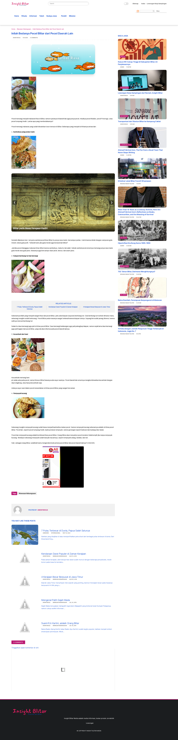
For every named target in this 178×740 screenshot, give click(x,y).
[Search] (86, 4)
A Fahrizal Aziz (126, 144)
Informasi (33, 16)
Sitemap (135, 3)
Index (143, 3)
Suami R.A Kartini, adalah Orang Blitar (60, 623)
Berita (123, 56)
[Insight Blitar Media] (20, 4)
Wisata (24, 16)
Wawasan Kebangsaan (24, 29)
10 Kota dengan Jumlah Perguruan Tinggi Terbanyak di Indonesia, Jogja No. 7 (141, 330)
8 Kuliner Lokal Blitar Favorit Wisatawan (134, 181)
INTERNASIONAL (55, 533)
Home (16, 16)
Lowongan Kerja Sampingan (157, 3)
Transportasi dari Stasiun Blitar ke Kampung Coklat (139, 121)
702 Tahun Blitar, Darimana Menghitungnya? (136, 272)
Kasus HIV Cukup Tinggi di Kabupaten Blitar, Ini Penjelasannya (138, 63)
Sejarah (123, 237)
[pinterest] (146, 8)
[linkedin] (30, 499)
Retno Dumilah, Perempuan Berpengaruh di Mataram (140, 300)
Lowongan (90, 723)
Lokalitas (124, 175)
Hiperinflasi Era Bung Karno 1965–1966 (134, 243)
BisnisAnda (124, 87)
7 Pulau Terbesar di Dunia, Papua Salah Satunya (29, 308)
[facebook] (136, 8)
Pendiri (64, 16)
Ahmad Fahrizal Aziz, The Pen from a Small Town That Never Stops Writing (140, 151)
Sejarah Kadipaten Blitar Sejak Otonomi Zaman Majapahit (55, 228)
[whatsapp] (143, 8)
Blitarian (72, 16)
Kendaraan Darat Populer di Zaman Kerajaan (63, 307)
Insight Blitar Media (94, 731)
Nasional (124, 323)
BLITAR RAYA (124, 266)
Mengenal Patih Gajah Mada (55, 600)
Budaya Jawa (51, 16)
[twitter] (140, 8)
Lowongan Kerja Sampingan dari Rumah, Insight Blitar (140, 93)
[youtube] (153, 8)
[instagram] (150, 8)
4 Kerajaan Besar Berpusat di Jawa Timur (96, 307)
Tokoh (41, 16)
